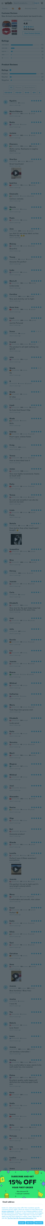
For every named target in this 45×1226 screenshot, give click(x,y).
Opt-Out (30, 1223)
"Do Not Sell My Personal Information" (20, 1218)
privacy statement (8, 1211)
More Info (38, 1223)
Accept (21, 1223)
